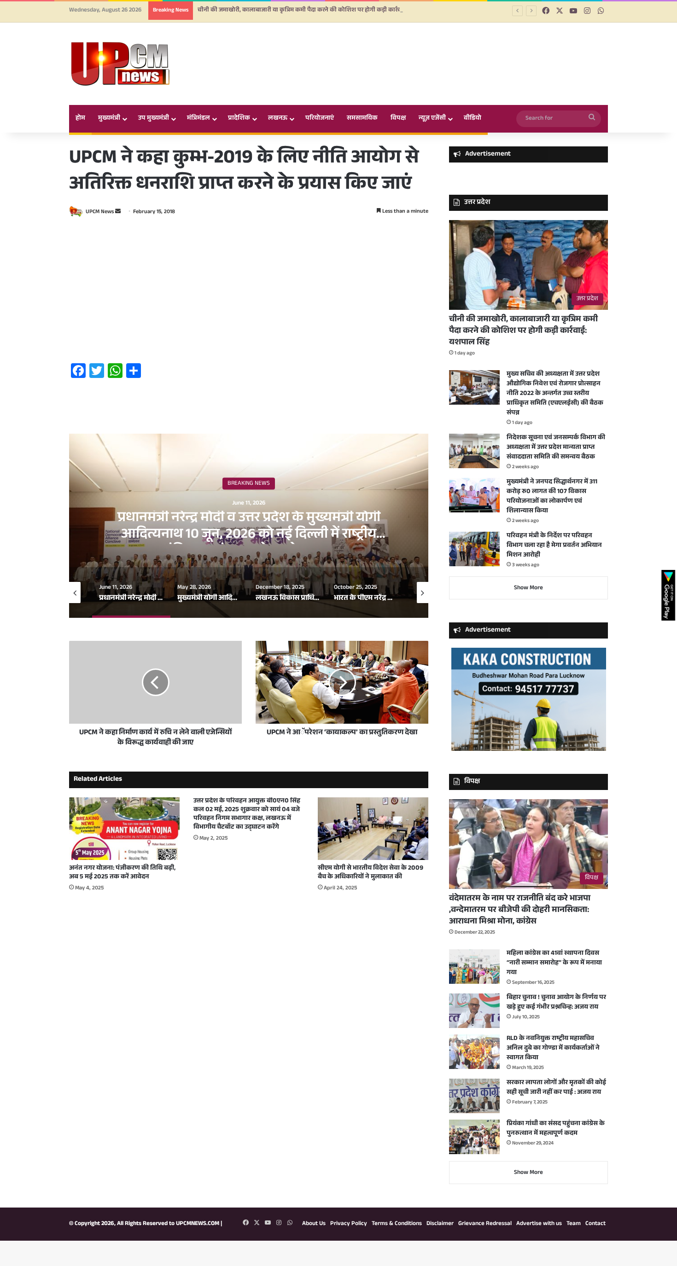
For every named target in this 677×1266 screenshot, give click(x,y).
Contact (595, 1224)
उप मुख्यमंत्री (153, 118)
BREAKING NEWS (249, 483)
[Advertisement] (248, 291)
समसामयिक (362, 118)
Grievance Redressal (485, 1224)
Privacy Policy (348, 1224)
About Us (314, 1224)
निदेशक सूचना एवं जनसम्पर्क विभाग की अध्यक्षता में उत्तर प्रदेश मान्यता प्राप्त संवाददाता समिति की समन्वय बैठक (556, 448)
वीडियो (472, 118)
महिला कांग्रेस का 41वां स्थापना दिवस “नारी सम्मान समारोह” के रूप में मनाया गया (554, 963)
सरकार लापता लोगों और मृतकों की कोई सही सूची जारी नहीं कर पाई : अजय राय (556, 1088)
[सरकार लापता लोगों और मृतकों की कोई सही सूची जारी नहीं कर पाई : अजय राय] (474, 1096)
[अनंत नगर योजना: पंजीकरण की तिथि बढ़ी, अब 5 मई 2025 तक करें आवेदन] (124, 828)
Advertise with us (539, 1224)
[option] (248, 526)
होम (80, 118)
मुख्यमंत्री (109, 118)
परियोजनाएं (319, 118)
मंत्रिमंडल (198, 118)
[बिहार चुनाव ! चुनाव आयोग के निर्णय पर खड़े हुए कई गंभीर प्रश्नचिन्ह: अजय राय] (474, 1010)
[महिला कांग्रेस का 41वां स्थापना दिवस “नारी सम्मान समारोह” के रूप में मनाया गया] (474, 966)
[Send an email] (118, 212)
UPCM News (100, 212)
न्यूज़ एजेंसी (432, 118)
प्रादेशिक (239, 118)
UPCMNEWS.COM (197, 1224)
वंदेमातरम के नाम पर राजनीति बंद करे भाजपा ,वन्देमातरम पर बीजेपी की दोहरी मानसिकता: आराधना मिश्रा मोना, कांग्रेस (519, 910)
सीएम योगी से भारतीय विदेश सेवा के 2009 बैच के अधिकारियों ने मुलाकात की (370, 873)
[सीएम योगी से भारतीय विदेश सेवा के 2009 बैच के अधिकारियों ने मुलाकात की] (373, 828)
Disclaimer (440, 1224)
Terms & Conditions (397, 1224)
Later (357, 45)
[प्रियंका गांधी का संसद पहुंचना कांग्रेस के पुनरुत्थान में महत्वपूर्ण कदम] (474, 1137)
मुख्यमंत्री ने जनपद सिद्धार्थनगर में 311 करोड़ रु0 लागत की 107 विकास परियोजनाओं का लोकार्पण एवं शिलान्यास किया (552, 497)
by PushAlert (269, 55)
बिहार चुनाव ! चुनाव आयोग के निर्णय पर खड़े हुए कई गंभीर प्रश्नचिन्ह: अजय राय (556, 1003)
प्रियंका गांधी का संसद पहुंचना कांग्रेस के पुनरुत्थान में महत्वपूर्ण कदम (556, 1129)
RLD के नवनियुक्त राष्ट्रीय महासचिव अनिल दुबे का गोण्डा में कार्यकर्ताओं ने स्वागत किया (553, 1049)
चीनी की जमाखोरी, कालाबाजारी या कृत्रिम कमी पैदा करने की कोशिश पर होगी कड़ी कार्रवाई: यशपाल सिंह (523, 331)
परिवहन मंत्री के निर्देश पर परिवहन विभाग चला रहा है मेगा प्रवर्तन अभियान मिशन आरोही (554, 546)
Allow (407, 45)
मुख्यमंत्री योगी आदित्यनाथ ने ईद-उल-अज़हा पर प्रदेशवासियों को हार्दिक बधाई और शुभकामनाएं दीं (249, 527)
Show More (528, 588)
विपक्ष (398, 118)
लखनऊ (277, 118)
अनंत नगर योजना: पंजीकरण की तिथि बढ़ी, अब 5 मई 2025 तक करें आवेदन (122, 873)
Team (573, 1224)
